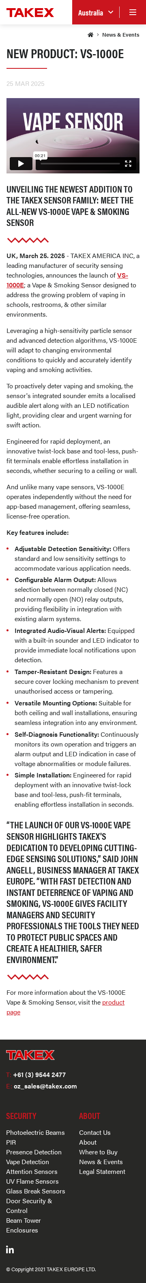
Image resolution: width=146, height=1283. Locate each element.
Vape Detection (27, 1161)
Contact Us (95, 1132)
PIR (11, 1142)
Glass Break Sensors (35, 1190)
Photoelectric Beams (35, 1132)
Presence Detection (34, 1151)
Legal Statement (102, 1171)
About (88, 1142)
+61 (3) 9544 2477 (36, 1074)
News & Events (121, 34)
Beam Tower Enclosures (23, 1225)
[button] (95, 12)
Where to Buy (98, 1151)
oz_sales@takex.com (41, 1085)
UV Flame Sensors (32, 1181)
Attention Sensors (32, 1171)
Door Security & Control (29, 1205)
